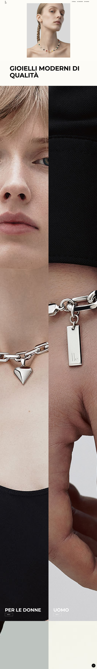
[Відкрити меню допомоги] (93, 665)
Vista (8, 614)
